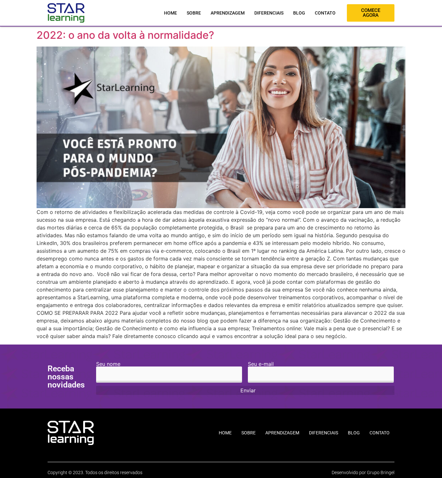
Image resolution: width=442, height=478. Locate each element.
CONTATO (325, 13)
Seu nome (108, 364)
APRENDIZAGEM (228, 13)
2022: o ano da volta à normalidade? (125, 35)
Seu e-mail (261, 364)
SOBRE (194, 13)
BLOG (299, 13)
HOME (170, 13)
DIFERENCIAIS (268, 13)
